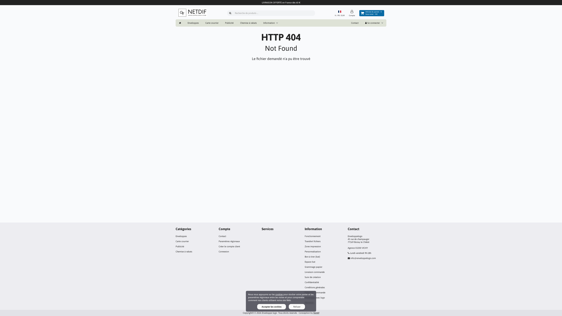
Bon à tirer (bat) (312, 256)
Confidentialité (312, 282)
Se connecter (373, 23)
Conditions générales (315, 287)
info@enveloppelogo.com (363, 258)
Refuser (296, 306)
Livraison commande (315, 272)
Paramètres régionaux (229, 241)
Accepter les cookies (271, 306)
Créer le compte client (229, 246)
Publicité (229, 23)
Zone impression (313, 246)
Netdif (316, 313)
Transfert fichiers (313, 241)
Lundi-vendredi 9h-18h (360, 253)
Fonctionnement (313, 236)
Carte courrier (212, 23)
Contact (355, 23)
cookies (279, 294)
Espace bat (310, 262)
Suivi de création (313, 277)
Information (269, 23)
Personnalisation (313, 251)
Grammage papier (313, 267)
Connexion (224, 251)
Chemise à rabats (248, 23)
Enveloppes (193, 23)
